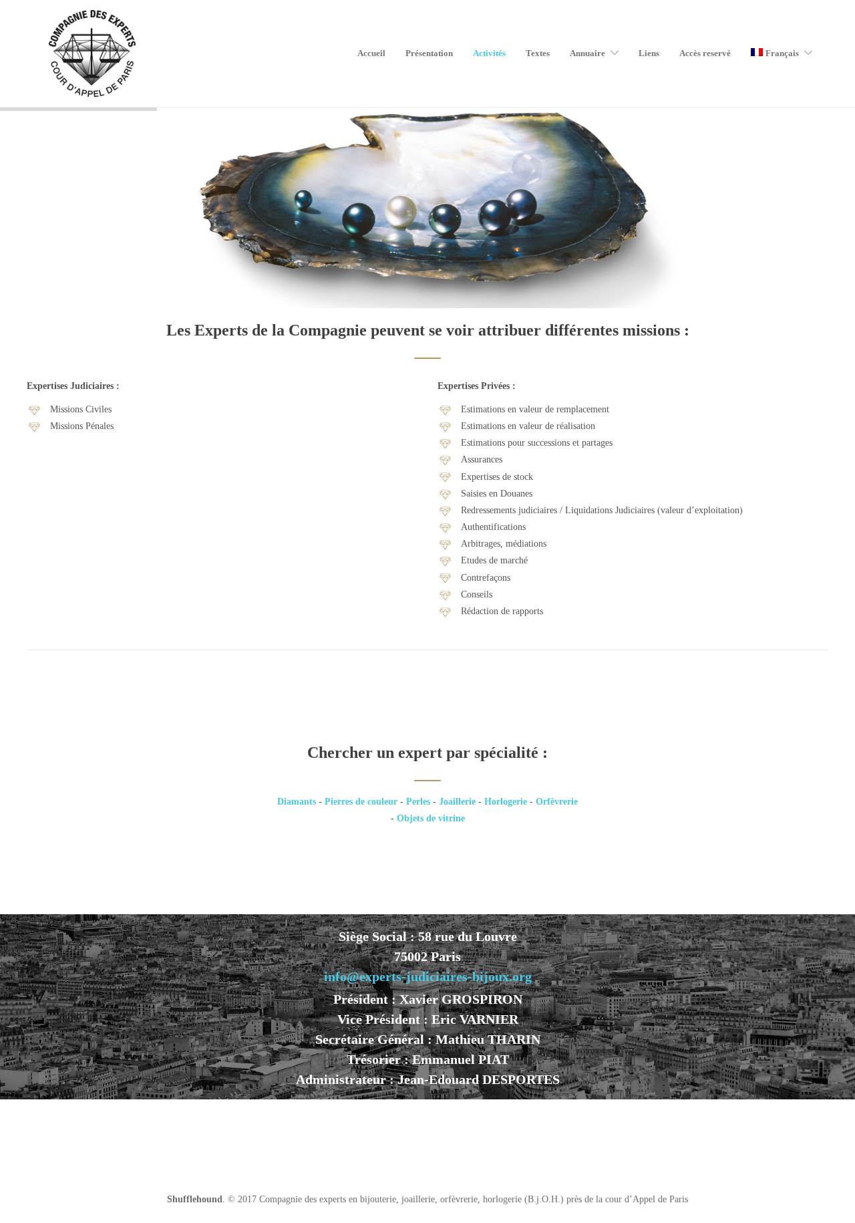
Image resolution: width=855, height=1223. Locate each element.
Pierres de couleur (361, 802)
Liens (649, 53)
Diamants (296, 802)
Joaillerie (457, 802)
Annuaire (587, 53)
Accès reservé (705, 53)
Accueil (371, 53)
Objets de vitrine (431, 818)
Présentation (429, 53)
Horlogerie (505, 802)
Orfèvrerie (557, 802)
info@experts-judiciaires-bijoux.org (428, 976)
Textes (538, 53)
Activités (489, 53)
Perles (418, 802)
